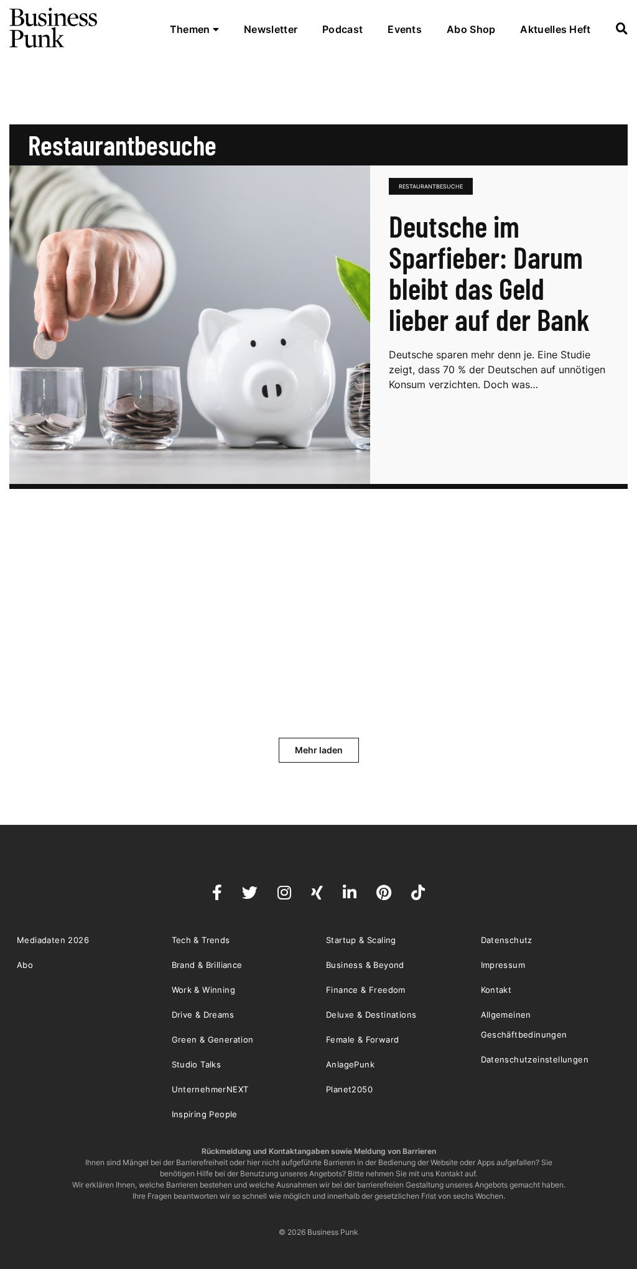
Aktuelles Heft (555, 29)
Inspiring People (205, 1114)
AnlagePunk (350, 1064)
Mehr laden (319, 750)
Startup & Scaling (361, 940)
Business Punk (54, 28)
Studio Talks (196, 1064)
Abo (25, 965)
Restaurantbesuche (431, 186)
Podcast (342, 29)
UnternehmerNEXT (210, 1089)
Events (405, 29)
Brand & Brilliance (207, 965)
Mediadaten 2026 (53, 940)
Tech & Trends (201, 940)
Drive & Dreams (203, 1015)
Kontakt (496, 990)
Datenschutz (506, 940)
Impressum (503, 965)
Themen (191, 29)
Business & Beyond (365, 965)
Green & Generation (213, 1039)
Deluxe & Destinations (371, 1015)
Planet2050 (349, 1089)
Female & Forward (362, 1039)
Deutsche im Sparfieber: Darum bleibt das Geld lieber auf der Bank (489, 272)
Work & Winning (204, 990)
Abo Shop (471, 29)
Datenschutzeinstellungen (535, 1059)
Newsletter (270, 29)
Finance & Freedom (366, 990)
